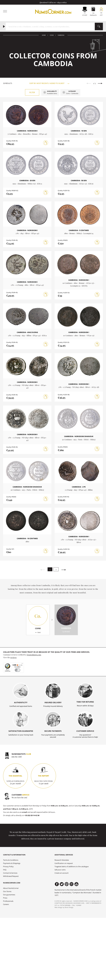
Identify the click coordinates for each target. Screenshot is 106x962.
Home (44, 35)
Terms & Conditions (10, 860)
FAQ (4, 870)
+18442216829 (61, 2)
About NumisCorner (11, 888)
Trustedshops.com (33, 654)
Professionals (8, 901)
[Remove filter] (44, 92)
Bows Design (69, 907)
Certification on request (64, 863)
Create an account (62, 873)
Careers (6, 904)
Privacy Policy (8, 866)
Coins (52, 35)
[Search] (99, 26)
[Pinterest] (66, 884)
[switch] (17, 670)
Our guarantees (9, 895)
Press (5, 898)
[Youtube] (76, 884)
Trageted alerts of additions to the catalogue (72, 866)
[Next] (63, 570)
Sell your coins (60, 870)
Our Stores (7, 891)
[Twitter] (61, 884)
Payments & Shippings (11, 863)
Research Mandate (62, 860)
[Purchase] (45, 142)
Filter (32, 92)
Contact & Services (10, 873)
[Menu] (22, 664)
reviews (13, 657)
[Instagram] (71, 884)
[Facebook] (57, 884)
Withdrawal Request (11, 876)
